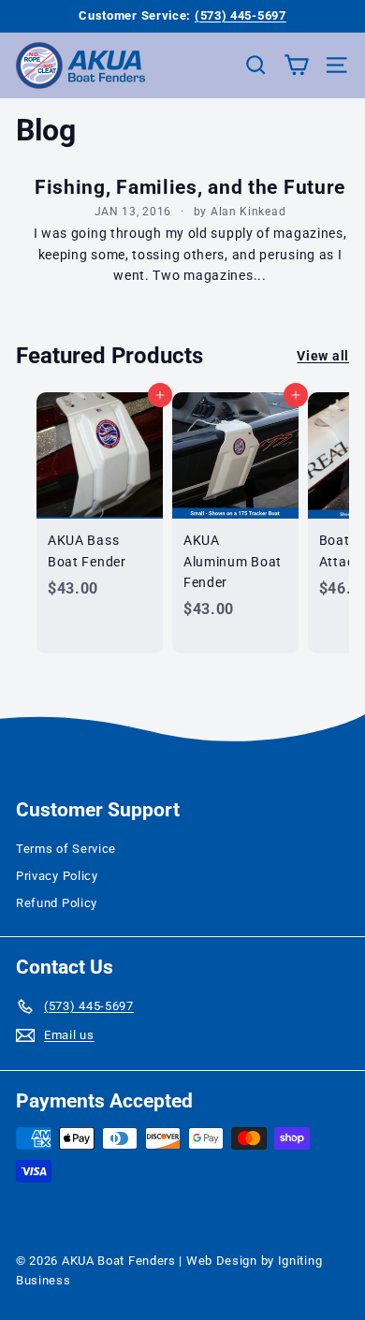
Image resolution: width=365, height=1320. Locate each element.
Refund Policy (56, 903)
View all (323, 355)
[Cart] (296, 65)
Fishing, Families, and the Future (190, 187)
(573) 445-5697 (240, 15)
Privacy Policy (57, 876)
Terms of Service (66, 849)
